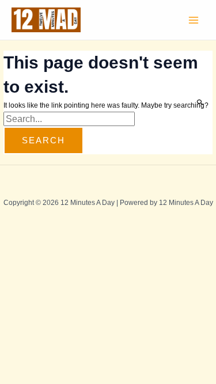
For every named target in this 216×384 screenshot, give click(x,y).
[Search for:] (69, 120)
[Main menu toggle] (193, 20)
